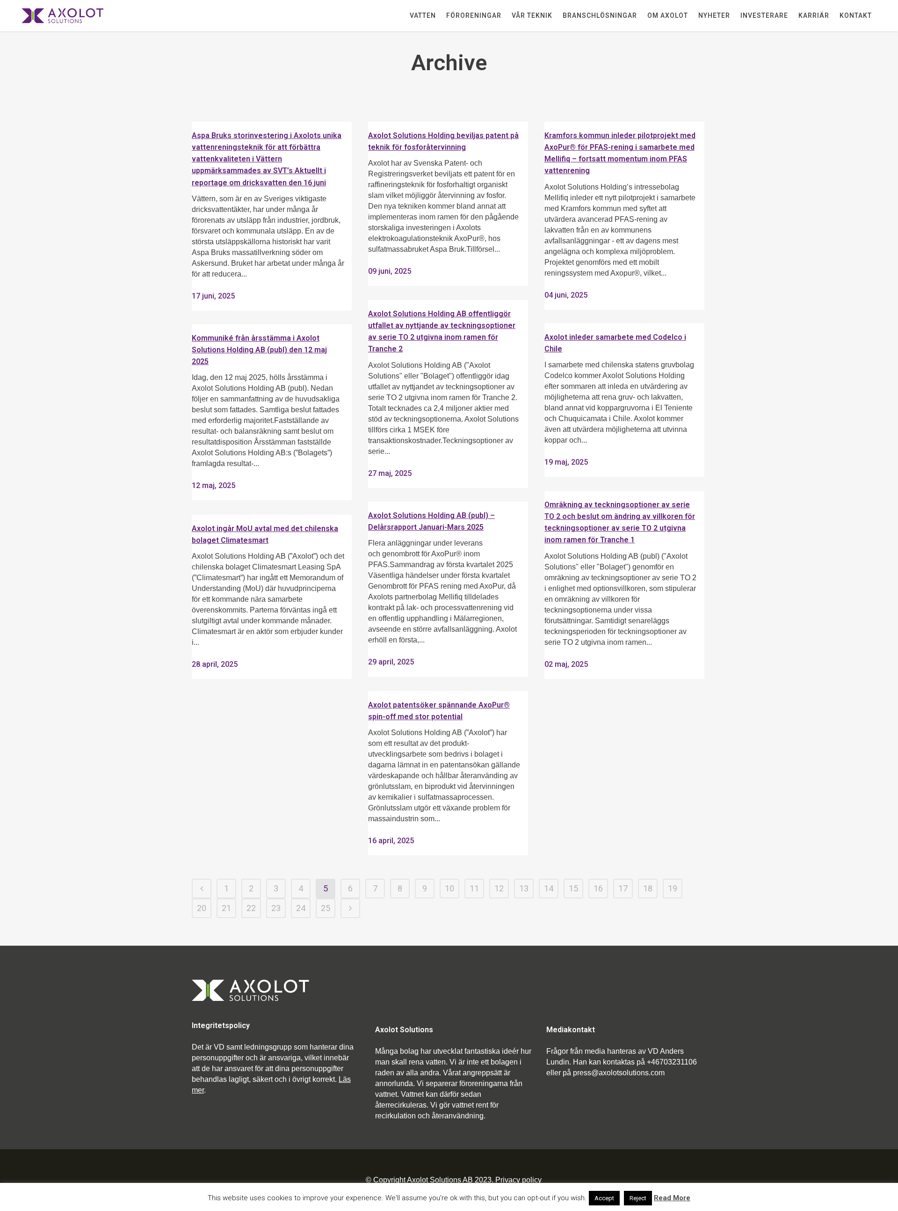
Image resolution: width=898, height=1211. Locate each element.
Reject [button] (638, 1198)
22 (251, 908)
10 (449, 888)
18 (647, 888)
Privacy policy (518, 1180)
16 (598, 888)
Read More (672, 1198)
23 (276, 908)
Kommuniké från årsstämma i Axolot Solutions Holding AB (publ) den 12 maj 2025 (259, 350)
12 (499, 888)
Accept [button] (604, 1198)
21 (226, 908)
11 (474, 888)
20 (201, 908)
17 (623, 888)
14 (548, 888)
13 (524, 888)
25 (325, 908)
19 (672, 888)
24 (300, 908)
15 (573, 888)
